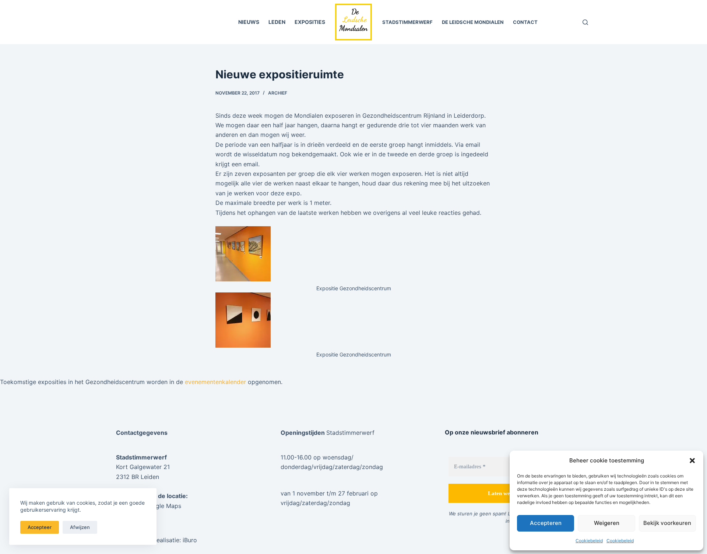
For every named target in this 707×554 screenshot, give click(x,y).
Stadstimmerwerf (407, 22)
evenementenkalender (215, 382)
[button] (692, 460)
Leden (276, 22)
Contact (525, 22)
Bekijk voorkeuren (667, 522)
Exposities (310, 22)
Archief (277, 93)
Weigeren (606, 522)
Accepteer (40, 527)
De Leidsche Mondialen (473, 22)
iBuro (190, 540)
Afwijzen (80, 527)
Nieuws (248, 22)
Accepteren (546, 522)
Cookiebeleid (589, 540)
